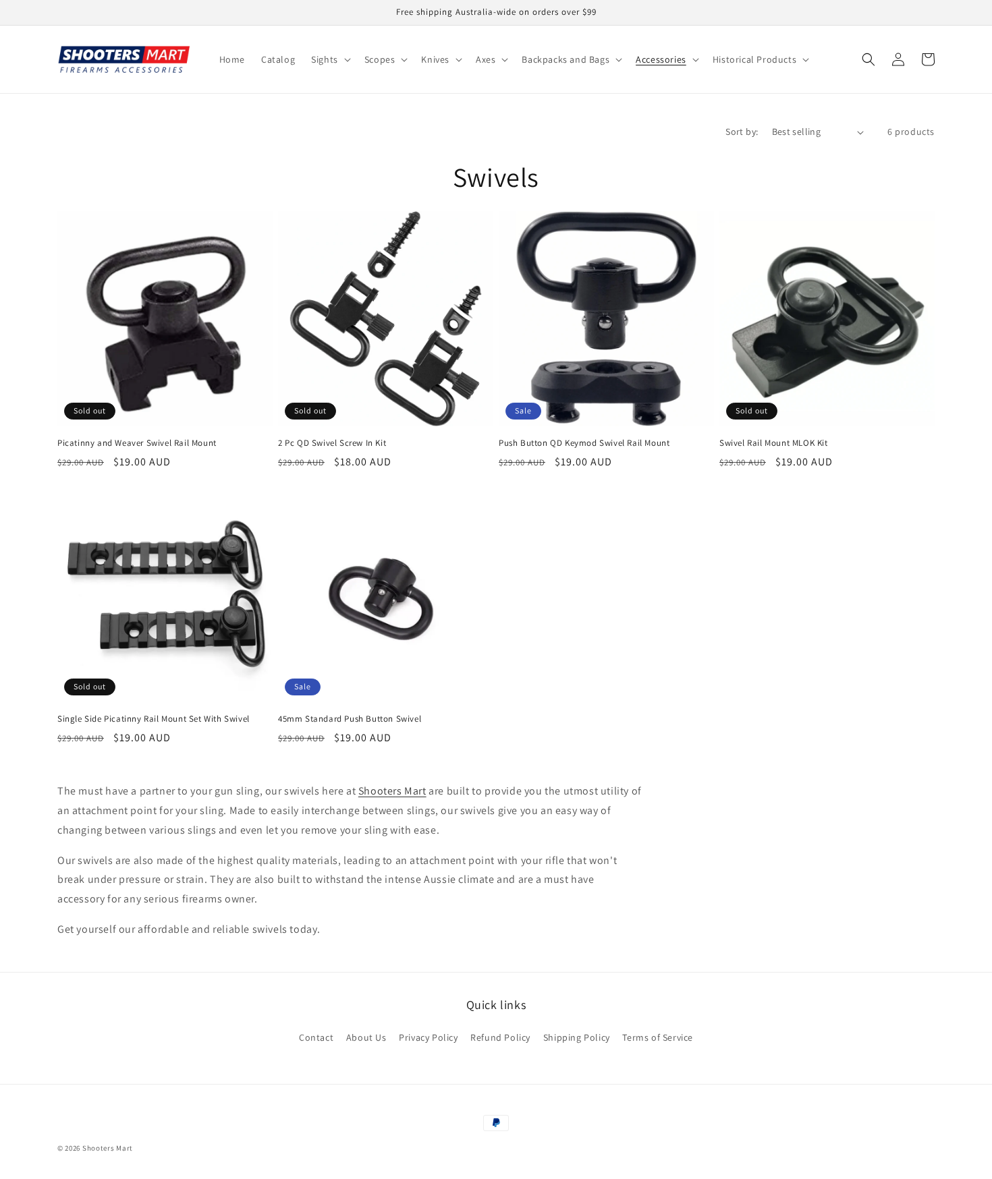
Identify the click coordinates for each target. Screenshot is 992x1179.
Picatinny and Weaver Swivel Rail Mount (137, 443)
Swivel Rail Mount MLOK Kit (773, 443)
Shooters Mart (107, 1148)
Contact (316, 1037)
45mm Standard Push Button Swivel (349, 719)
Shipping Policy (576, 1037)
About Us (366, 1037)
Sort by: (741, 131)
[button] (329, 59)
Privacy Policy (428, 1037)
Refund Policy (500, 1037)
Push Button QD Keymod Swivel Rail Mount (584, 443)
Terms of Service (657, 1037)
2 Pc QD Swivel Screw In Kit (332, 443)
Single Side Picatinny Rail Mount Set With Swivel (153, 719)
